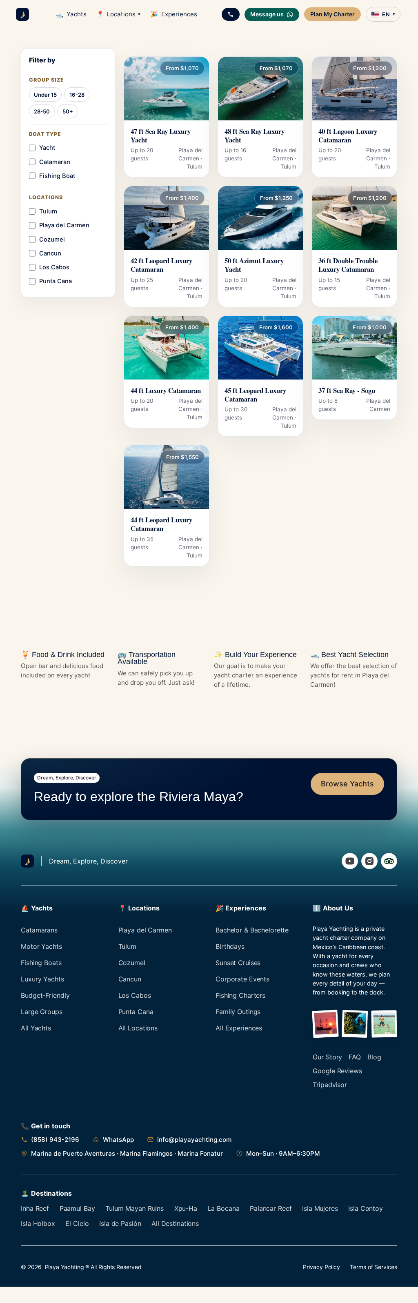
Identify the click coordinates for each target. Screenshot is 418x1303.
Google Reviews (337, 1071)
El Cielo (77, 1223)
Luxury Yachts (42, 979)
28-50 (42, 111)
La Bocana (224, 1208)
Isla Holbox (38, 1223)
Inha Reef (35, 1208)
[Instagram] (369, 861)
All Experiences (239, 1028)
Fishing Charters (240, 995)
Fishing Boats (41, 963)
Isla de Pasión (120, 1223)
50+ (67, 111)
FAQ (355, 1057)
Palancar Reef (270, 1208)
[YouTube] (350, 861)
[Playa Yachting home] (22, 14)
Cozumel (131, 963)
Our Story (327, 1057)
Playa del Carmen (145, 930)
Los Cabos (134, 995)
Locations (118, 14)
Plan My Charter (332, 14)
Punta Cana (135, 1012)
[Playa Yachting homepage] (27, 861)
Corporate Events (242, 979)
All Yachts (36, 1028)
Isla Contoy (365, 1208)
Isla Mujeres (320, 1208)
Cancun (129, 979)
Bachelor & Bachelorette (252, 930)
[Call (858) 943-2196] (231, 14)
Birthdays (230, 946)
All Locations (138, 1028)
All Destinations (175, 1223)
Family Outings (238, 1012)
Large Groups (41, 1012)
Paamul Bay (77, 1208)
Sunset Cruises (238, 963)
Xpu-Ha (185, 1208)
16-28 (76, 94)
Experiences (173, 14)
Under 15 (45, 94)
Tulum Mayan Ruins (134, 1208)
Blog (374, 1057)
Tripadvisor (330, 1085)
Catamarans (39, 930)
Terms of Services (373, 1266)
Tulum (127, 946)
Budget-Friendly (45, 995)
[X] (389, 861)
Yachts (71, 14)
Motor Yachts (41, 946)
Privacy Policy (321, 1266)
